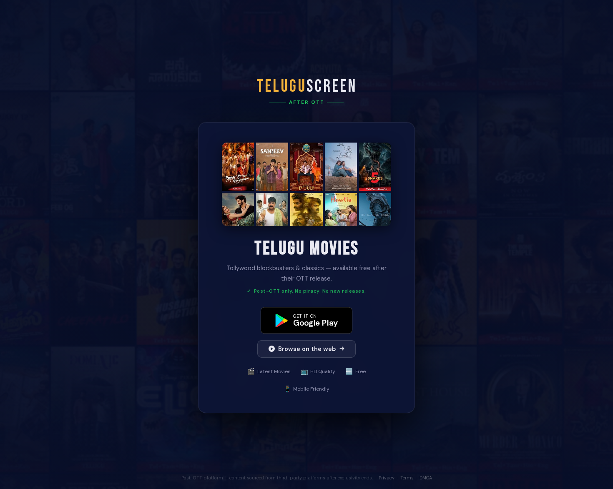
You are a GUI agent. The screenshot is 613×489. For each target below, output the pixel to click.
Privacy (386, 478)
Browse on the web (307, 348)
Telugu (306, 86)
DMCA (426, 478)
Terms (407, 478)
